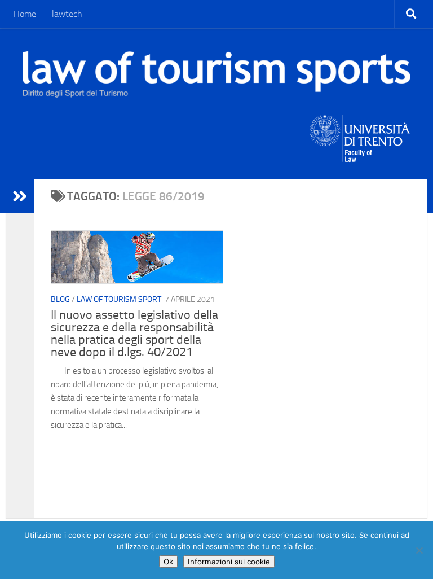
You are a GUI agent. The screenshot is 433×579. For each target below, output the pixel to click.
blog (60, 299)
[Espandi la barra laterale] (20, 196)
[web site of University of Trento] (360, 131)
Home (25, 13)
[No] (419, 550)
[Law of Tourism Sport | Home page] (216, 74)
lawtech (67, 13)
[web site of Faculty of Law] (360, 155)
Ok (168, 561)
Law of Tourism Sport (119, 299)
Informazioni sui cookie (229, 561)
